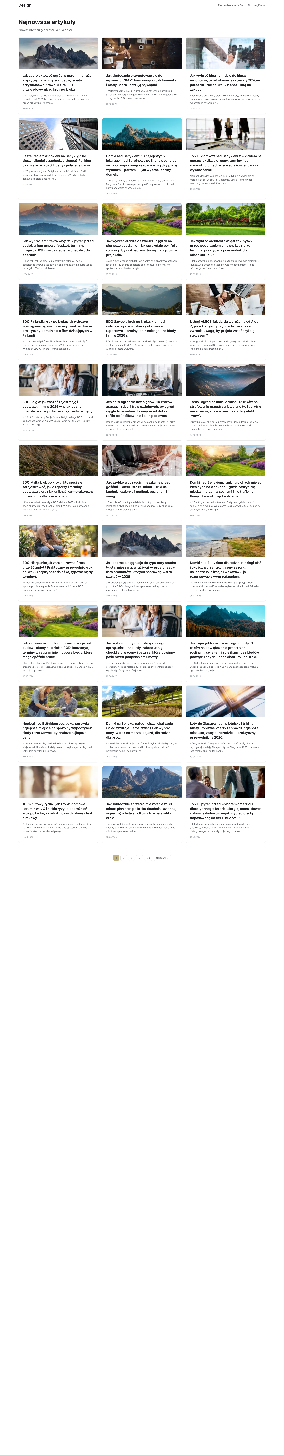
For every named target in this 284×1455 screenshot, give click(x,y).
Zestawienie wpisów (230, 5)
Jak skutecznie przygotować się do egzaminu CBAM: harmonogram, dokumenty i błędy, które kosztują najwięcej (141, 80)
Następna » (162, 858)
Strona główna (256, 5)
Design (25, 5)
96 (148, 858)
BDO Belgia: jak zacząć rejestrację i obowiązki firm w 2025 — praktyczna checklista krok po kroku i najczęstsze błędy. (58, 406)
